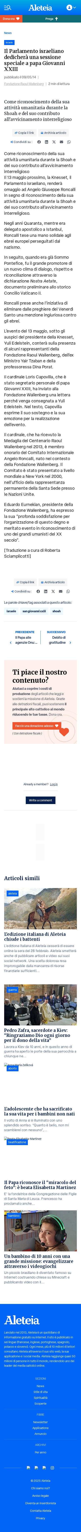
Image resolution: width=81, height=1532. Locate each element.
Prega (49, 19)
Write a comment (40, 800)
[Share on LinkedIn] (46, 142)
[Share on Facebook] (39, 142)
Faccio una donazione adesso (34, 726)
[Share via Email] (61, 142)
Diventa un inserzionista (40, 1503)
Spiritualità (40, 1398)
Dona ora (9, 19)
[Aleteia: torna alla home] (40, 7)
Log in (54, 784)
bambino (14, 1216)
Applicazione (40, 1428)
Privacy (40, 1518)
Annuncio (40, 1434)
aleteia (12, 893)
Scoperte (40, 1403)
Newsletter (40, 1422)
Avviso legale (40, 1496)
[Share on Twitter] (54, 142)
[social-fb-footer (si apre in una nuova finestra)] (36, 1468)
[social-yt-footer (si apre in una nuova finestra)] (29, 1468)
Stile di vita (41, 1392)
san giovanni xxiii (34, 611)
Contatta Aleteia (40, 1511)
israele (11, 611)
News (8, 33)
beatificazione (17, 1142)
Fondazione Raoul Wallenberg (24, 84)
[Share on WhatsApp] (69, 142)
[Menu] (14, 7)
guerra (12, 990)
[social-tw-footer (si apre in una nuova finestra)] (44, 1468)
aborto (12, 1068)
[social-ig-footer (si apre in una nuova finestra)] (52, 1468)
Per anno (40, 1452)
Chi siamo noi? (40, 1488)
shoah (57, 611)
